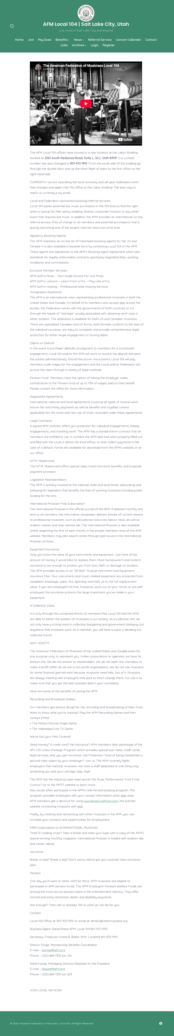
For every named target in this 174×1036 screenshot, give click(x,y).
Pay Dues (44, 39)
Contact (151, 39)
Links (64, 45)
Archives (78, 45)
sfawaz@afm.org (53, 969)
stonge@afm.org (53, 950)
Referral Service (100, 39)
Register (109, 45)
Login (94, 45)
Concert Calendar (128, 39)
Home (19, 39)
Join (31, 39)
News (78, 39)
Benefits (61, 39)
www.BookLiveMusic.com (101, 801)
